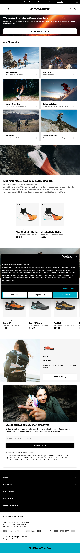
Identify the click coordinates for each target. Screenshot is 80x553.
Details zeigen (68, 288)
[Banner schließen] (77, 256)
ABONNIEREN (38, 445)
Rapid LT (57, 323)
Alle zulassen (65, 295)
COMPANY (7, 485)
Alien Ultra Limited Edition (27, 232)
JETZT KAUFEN (59, 377)
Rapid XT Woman (36, 323)
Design (5, 539)
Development (13, 539)
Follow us (8, 499)
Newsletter (60, 2)
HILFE (5, 478)
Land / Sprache (10, 505)
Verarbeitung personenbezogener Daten (19, 452)
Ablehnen (14, 295)
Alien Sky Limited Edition (51, 232)
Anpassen (38, 295)
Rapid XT (7, 323)
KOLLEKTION (8, 492)
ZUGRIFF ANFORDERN (38, 31)
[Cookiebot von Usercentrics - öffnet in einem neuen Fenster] (63, 256)
